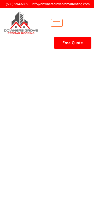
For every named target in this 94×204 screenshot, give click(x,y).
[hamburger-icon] (57, 23)
